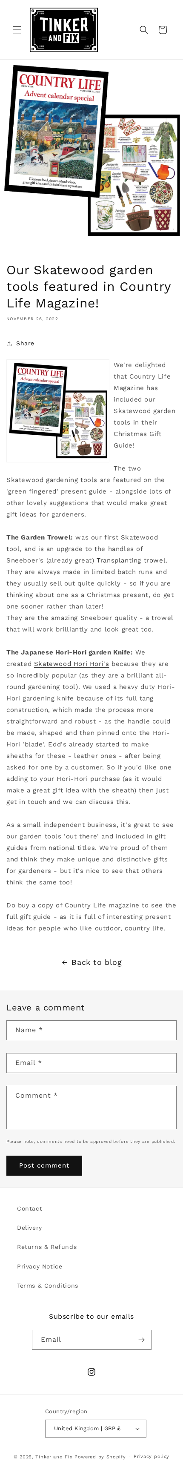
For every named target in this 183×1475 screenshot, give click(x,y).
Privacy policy (151, 1456)
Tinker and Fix (54, 1457)
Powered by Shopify (100, 1457)
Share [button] (25, 343)
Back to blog (96, 962)
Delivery (29, 1227)
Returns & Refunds (47, 1246)
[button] (17, 29)
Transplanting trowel (131, 560)
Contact (29, 1208)
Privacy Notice (39, 1266)
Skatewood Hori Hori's (71, 664)
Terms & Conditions (47, 1285)
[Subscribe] (141, 1340)
